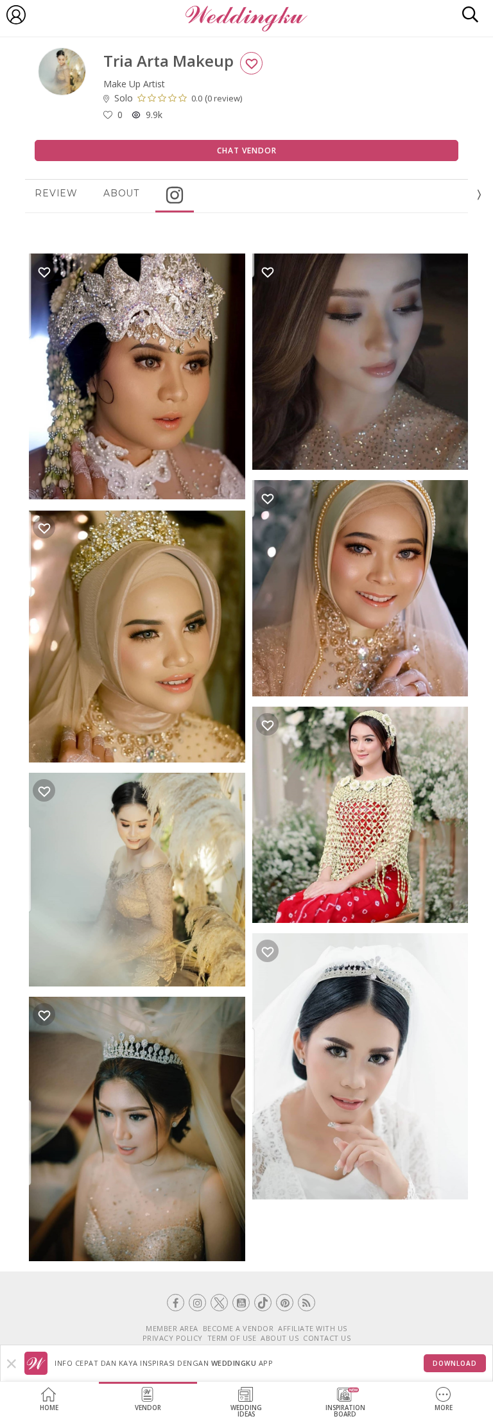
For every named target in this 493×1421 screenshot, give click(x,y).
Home (49, 1408)
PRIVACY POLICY (173, 1338)
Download (455, 1363)
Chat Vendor (247, 150)
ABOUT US (279, 1338)
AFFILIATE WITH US (312, 1328)
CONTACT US (326, 1338)
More (444, 1408)
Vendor (148, 1408)
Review (56, 193)
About (121, 193)
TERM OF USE (232, 1338)
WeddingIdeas (246, 1411)
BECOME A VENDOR (238, 1328)
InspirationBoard (345, 1411)
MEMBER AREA (172, 1328)
